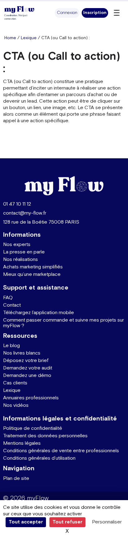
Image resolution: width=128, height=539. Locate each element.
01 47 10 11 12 (17, 204)
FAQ (8, 298)
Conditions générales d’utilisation (39, 458)
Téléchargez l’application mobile (38, 312)
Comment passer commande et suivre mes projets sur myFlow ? (63, 323)
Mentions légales (22, 443)
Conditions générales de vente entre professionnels (61, 451)
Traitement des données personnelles (45, 436)
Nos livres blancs (21, 353)
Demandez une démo (27, 375)
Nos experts (16, 244)
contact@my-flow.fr (24, 213)
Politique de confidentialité (32, 428)
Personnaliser (107, 522)
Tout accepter (26, 522)
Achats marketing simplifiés (33, 267)
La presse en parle (24, 252)
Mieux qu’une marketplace (32, 274)
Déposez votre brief (25, 360)
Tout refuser (67, 522)
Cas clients (15, 383)
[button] (67, 13)
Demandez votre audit (27, 368)
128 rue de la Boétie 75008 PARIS (41, 222)
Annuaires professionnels (31, 398)
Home (10, 38)
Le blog (11, 345)
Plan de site (16, 478)
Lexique (29, 38)
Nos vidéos (16, 405)
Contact (12, 305)
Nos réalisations (20, 259)
